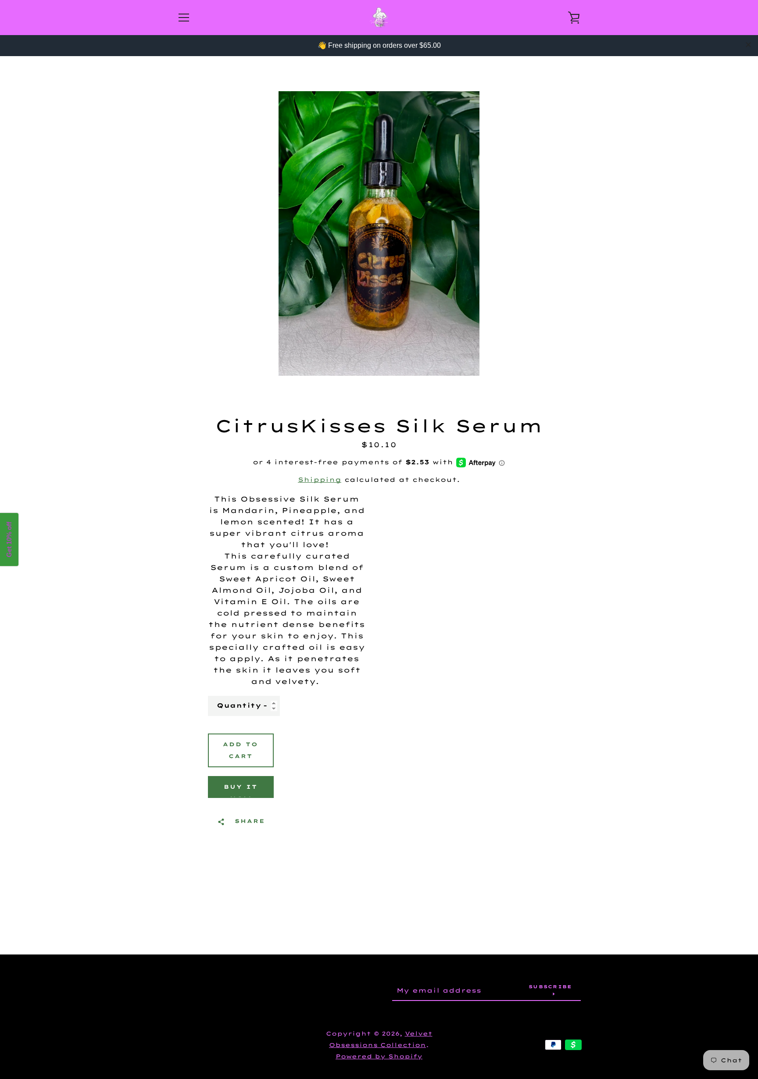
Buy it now (240, 790)
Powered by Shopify (379, 1056)
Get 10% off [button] (9, 539)
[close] (748, 45)
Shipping (319, 480)
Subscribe (550, 987)
